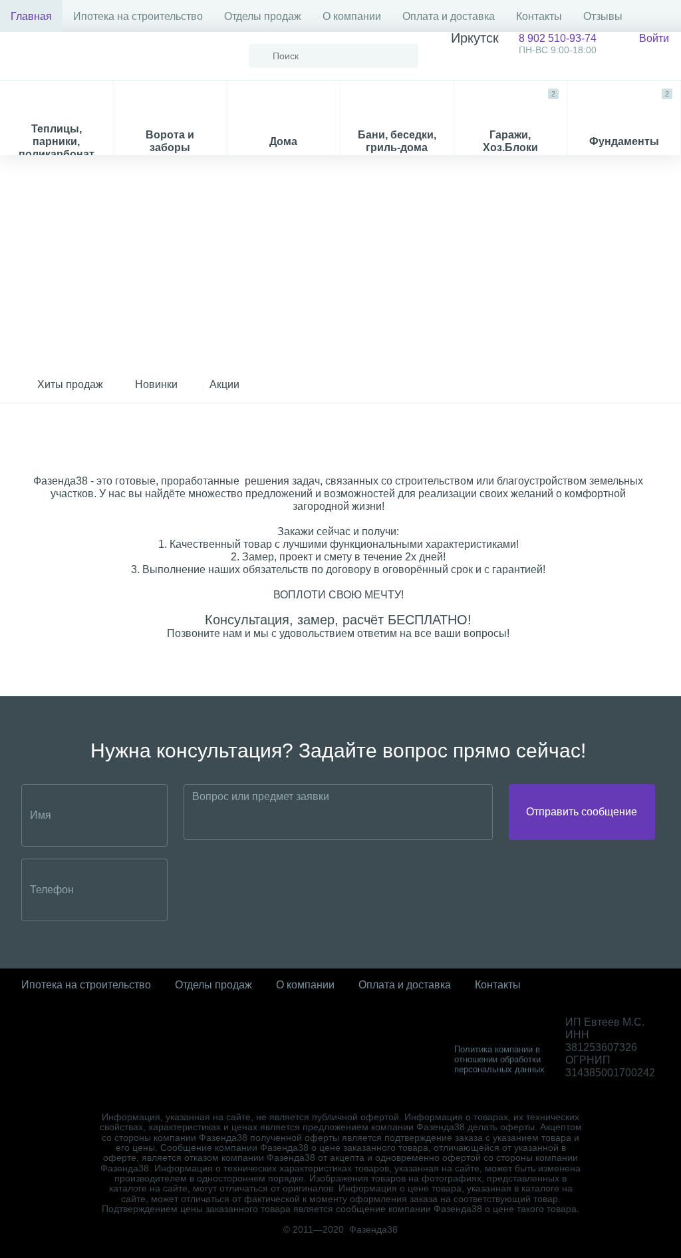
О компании (352, 16)
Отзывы (602, 16)
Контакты (539, 16)
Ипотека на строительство (138, 16)
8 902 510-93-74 (524, 43)
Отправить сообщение (581, 811)
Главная (31, 16)
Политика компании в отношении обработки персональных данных (499, 1059)
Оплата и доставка (448, 16)
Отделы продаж (262, 16)
